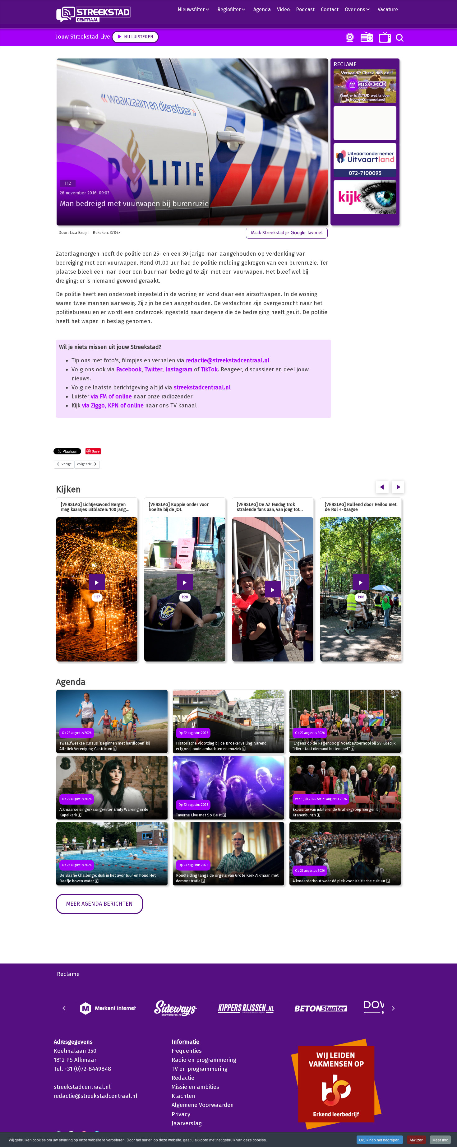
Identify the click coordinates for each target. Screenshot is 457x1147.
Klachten (183, 1096)
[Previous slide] (64, 1008)
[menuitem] (196, 9)
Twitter (153, 369)
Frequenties (187, 1050)
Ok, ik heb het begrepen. (379, 1139)
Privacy (181, 1114)
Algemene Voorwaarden (203, 1105)
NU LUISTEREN (365, 36)
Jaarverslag (187, 1123)
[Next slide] (392, 1008)
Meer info (440, 1139)
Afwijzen (416, 1139)
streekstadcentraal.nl (202, 387)
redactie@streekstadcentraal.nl (228, 360)
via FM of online (111, 396)
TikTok (209, 369)
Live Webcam (348, 37)
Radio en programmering (204, 1059)
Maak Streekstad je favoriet (287, 232)
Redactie (183, 1078)
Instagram (178, 369)
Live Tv (384, 37)
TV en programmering (200, 1069)
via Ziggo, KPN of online (113, 405)
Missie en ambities (195, 1087)
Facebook (128, 369)
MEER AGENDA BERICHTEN (99, 903)
